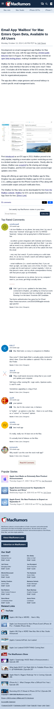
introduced (9, 156)
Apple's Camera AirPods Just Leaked (23, 640)
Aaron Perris (31, 598)
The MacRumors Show (18, 654)
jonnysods (14, 447)
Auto (39, 705)
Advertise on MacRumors (14, 544)
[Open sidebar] (51, 4)
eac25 (12, 398)
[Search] (47, 4)
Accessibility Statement (8, 702)
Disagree (26, 307)
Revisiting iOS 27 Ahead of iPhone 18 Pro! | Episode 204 (30, 691)
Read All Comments (27, 463)
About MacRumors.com (13, 537)
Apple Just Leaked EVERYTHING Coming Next (27, 648)
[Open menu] (2, 4)
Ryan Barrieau (31, 590)
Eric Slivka (30, 556)
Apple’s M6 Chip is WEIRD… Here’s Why (25, 617)
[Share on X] (44, 202)
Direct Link (21, 195)
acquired (22, 165)
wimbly (12, 422)
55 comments (6, 202)
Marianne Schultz (32, 581)
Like (21, 307)
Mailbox (18, 193)
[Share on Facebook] (50, 202)
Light (43, 705)
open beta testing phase (11, 58)
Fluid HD (34, 705)
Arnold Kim (5, 556)
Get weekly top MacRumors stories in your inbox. (27, 209)
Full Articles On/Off (19, 705)
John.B (12, 371)
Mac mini (7, 10)
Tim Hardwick (31, 573)
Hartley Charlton (6, 581)
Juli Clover (41, 43)
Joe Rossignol (47, 481)
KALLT (12, 345)
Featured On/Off (7, 705)
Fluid (28, 705)
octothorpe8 (14, 224)
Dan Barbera (5, 590)
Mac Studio (20, 10)
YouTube (9, 611)
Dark (47, 705)
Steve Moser (5, 598)
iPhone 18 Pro (35, 10)
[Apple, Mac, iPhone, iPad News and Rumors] (18, 7)
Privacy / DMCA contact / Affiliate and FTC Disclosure (17, 698)
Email (3, 560)
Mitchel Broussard (7, 573)
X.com (8, 560)
